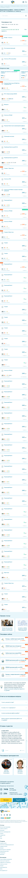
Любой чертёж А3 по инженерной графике (9, 72)
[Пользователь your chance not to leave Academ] (3, 311)
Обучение (6, 800)
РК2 (14, 24)
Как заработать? (3, 870)
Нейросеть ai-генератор (5, 862)
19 (18, 29)
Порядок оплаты (3, 846)
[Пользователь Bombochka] (3, 205)
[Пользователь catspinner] (3, 364)
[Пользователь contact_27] (3, 183)
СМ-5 (17, 24)
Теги (1, 838)
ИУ (8, 24)
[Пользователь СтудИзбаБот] (1, 77)
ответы (3, 24)
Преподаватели (3, 867)
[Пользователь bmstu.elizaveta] (3, 53)
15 (11, 29)
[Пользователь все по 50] (3, 332)
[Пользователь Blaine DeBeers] (3, 152)
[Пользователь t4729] (3, 109)
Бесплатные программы (5, 827)
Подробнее (19, 800)
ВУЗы (1, 868)
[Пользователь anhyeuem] (3, 42)
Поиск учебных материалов (6, 859)
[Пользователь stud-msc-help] (3, 588)
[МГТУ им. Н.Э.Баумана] (2, 42)
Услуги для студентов (4, 860)
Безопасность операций (5, 849)
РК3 (6, 24)
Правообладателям (4, 851)
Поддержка (2, 852)
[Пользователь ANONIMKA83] (3, 63)
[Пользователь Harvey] (3, 88)
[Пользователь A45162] (3, 98)
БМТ (12, 24)
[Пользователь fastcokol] (3, 120)
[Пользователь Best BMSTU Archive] (3, 237)
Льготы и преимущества (5, 831)
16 (13, 29)
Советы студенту (3, 828)
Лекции (1, 865)
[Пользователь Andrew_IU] (3, 247)
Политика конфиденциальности (7, 844)
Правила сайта (3, 843)
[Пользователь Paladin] (3, 141)
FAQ (1, 836)
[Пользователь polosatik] (3, 322)
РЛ (10, 24)
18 (16, 29)
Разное (1, 833)
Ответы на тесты (3, 864)
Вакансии (2, 854)
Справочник (2, 835)
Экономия (2, 830)
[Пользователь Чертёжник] (3, 386)
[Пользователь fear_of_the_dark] (3, 279)
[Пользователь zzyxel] (3, 577)
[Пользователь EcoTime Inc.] (3, 354)
